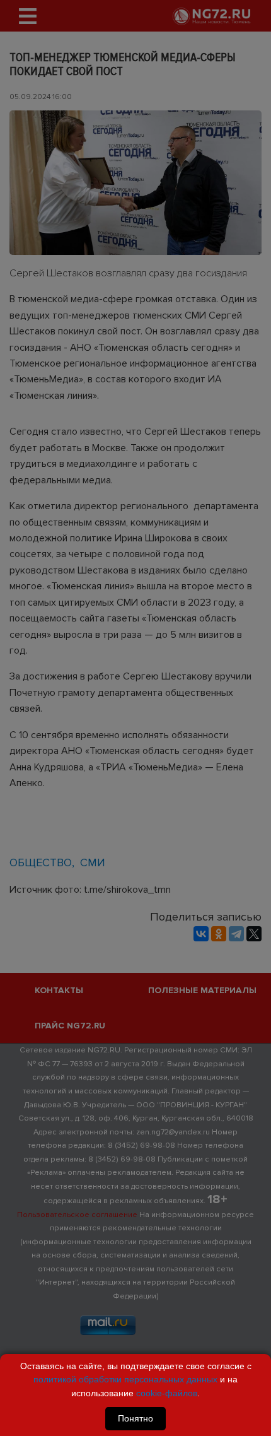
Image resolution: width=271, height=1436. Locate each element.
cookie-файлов (166, 1393)
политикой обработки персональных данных (125, 1379)
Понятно (135, 1418)
